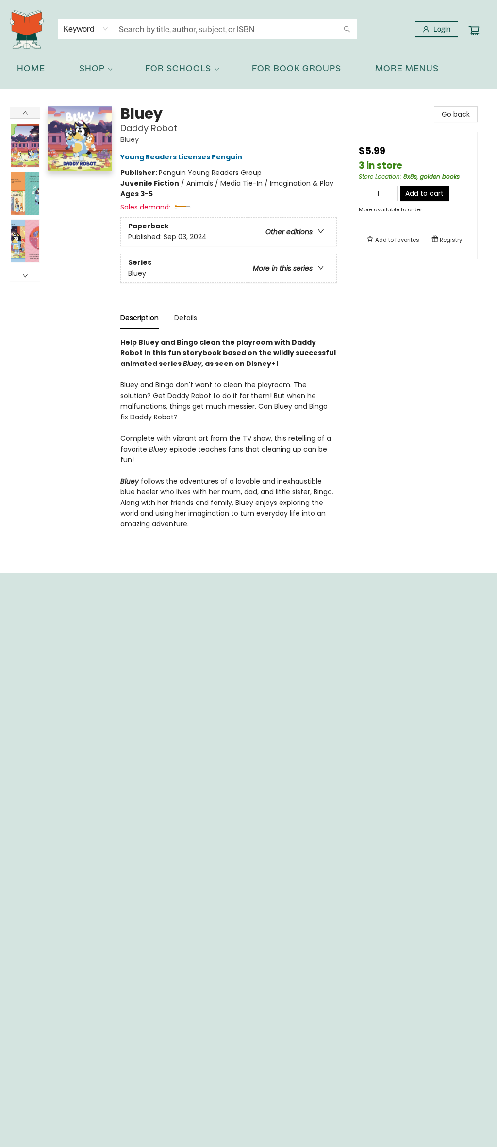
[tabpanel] (228, 444)
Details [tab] (185, 318)
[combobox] (86, 28)
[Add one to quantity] (391, 193)
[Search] (347, 29)
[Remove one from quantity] (365, 193)
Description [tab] (139, 318)
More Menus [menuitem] (407, 68)
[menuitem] (31, 68)
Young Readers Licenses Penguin (181, 157)
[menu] (248, 68)
